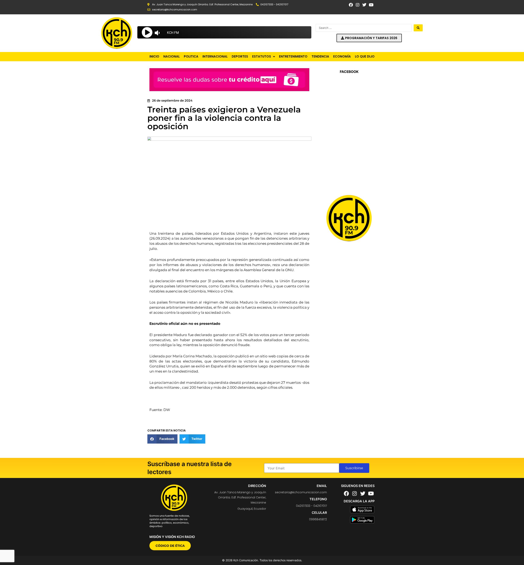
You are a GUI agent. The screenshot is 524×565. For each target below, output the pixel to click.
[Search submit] (418, 27)
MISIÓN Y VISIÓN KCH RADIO (172, 537)
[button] (162, 439)
